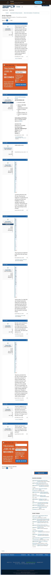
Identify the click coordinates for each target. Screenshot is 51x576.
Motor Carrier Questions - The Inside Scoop (15, 17)
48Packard (25, 259)
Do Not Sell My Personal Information (25, 563)
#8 (26, 340)
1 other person (23, 137)
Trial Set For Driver (40, 527)
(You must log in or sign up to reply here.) (9, 466)
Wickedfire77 (41, 500)
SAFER (20, 121)
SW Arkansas (10, 108)
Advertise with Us (30, 562)
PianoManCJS (41, 486)
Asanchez (39, 535)
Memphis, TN (10, 172)
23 (12, 32)
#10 (26, 423)
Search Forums (5, 10)
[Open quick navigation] (47, 13)
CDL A (17, 80)
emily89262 (40, 531)
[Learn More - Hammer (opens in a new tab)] (25, 2)
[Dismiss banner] (44, 2)
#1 (26, 23)
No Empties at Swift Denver (44, 485)
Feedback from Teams (43, 499)
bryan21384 (8, 165)
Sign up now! (41, 473)
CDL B (23, 80)
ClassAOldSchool (8, 148)
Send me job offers (21, 84)
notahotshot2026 (35, 539)
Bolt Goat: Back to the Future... (42, 480)
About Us (9, 562)
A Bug (37, 483)
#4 (26, 159)
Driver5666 (4, 18)
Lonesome (21, 259)
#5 (26, 216)
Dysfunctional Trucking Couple (42, 544)
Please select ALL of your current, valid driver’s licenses (19, 77)
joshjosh (38, 522)
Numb (16, 316)
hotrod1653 (17, 259)
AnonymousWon (43, 493)
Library (23, 562)
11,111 (11, 104)
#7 (26, 320)
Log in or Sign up (45, 5)
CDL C (17, 81)
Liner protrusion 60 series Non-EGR (43, 519)
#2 (26, 94)
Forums (18, 6)
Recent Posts (11, 10)
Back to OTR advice (41, 504)
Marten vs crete (43, 495)
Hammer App (40, 562)
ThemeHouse (32, 573)
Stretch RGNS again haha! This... (43, 521)
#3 (26, 142)
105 (12, 151)
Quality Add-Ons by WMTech (25, 572)
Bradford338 (34, 543)
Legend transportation (44, 492)
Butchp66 (39, 505)
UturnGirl (38, 481)
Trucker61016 (17, 137)
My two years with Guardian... (41, 482)
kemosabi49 (8, 100)
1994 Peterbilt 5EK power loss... (43, 534)
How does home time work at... (43, 502)
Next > (11, 20)
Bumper (16, 58)
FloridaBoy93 (34, 490)
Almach (38, 520)
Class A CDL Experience (20, 70)
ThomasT (39, 503)
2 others (18, 260)
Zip (16, 65)
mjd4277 (38, 528)
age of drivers (40, 530)
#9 (26, 404)
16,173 (11, 168)
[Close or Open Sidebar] (45, 13)
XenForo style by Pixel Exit (25, 572)
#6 (26, 264)
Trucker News (16, 562)
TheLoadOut (34, 517)
